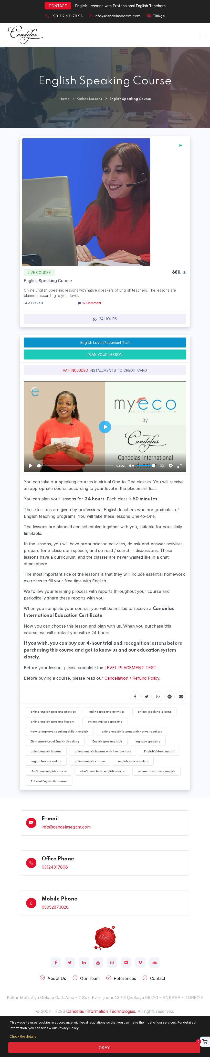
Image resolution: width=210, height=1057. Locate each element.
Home (64, 99)
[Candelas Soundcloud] (154, 962)
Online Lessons (89, 99)
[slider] (75, 465)
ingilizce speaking (147, 741)
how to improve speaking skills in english (59, 731)
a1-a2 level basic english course (102, 771)
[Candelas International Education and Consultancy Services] (105, 937)
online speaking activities (106, 711)
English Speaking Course (48, 280)
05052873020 (55, 907)
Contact (157, 978)
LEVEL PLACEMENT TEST (130, 667)
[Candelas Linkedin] (84, 962)
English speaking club (107, 741)
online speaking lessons (154, 711)
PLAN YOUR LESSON (105, 354)
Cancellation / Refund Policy (131, 678)
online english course (90, 761)
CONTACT (58, 5)
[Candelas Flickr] (126, 962)
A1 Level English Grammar (48, 781)
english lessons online (45, 761)
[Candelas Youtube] (98, 962)
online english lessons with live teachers (103, 751)
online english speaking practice (53, 711)
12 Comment (91, 303)
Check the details (23, 1036)
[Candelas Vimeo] (140, 962)
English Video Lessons (159, 751)
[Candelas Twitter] (70, 962)
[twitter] (146, 696)
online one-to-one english (156, 771)
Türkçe (159, 16)
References (125, 978)
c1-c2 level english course (48, 771)
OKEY (104, 1047)
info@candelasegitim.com (118, 16)
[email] (181, 696)
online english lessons (45, 751)
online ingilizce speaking (105, 721)
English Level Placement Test (105, 342)
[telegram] (169, 696)
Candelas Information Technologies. (101, 1011)
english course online (133, 761)
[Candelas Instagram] (112, 962)
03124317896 (55, 867)
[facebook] (135, 696)
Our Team (90, 978)
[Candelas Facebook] (56, 962)
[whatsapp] (158, 696)
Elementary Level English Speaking (54, 741)
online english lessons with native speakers (131, 731)
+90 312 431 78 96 (67, 16)
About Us (56, 978)
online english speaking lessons (52, 721)
